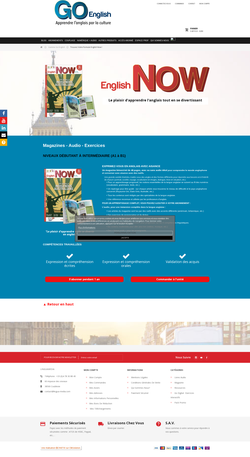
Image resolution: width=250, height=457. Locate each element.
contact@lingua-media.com (57, 391)
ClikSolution (74, 447)
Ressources (179, 387)
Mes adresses (95, 393)
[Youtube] (201, 357)
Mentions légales (139, 377)
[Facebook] (206, 357)
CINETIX (61, 447)
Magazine (179, 382)
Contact (191, 4)
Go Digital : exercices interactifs (182, 395)
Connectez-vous (164, 4)
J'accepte (125, 238)
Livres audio (180, 377)
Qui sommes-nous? (140, 387)
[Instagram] (196, 357)
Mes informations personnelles (104, 398)
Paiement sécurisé (139, 393)
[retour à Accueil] (41, 47)
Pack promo (180, 402)
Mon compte (204, 4)
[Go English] (83, 12)
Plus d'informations (86, 227)
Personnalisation (125, 232)
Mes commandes (97, 382)
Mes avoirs (94, 387)
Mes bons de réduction (100, 403)
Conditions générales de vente (145, 382)
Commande (179, 4)
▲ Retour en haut (58, 304)
